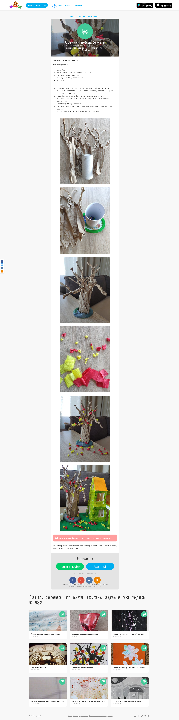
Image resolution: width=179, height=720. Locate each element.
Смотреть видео (64, 5)
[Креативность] (85, 31)
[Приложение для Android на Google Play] (145, 5)
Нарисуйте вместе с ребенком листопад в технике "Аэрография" (89, 701)
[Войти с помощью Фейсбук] (72, 580)
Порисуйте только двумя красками (127, 701)
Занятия (78, 5)
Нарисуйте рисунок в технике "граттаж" (128, 634)
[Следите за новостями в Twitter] (141, 716)
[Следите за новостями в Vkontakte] (134, 716)
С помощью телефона (70, 566)
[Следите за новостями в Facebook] (138, 716)
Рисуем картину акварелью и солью (45, 634)
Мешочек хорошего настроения (85, 634)
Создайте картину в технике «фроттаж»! (129, 668)
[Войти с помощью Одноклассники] (97, 580)
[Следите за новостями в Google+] (148, 716)
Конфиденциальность (80, 716)
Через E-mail (100, 566)
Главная (73, 16)
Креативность (93, 16)
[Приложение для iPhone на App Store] (163, 5)
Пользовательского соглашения (92, 584)
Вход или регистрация (37, 5)
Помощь (110, 716)
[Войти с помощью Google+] (81, 580)
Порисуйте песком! (38, 668)
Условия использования (97, 716)
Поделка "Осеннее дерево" (83, 668)
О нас (70, 716)
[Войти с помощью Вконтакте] (89, 580)
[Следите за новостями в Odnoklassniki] (145, 716)
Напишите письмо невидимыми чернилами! (48, 701)
